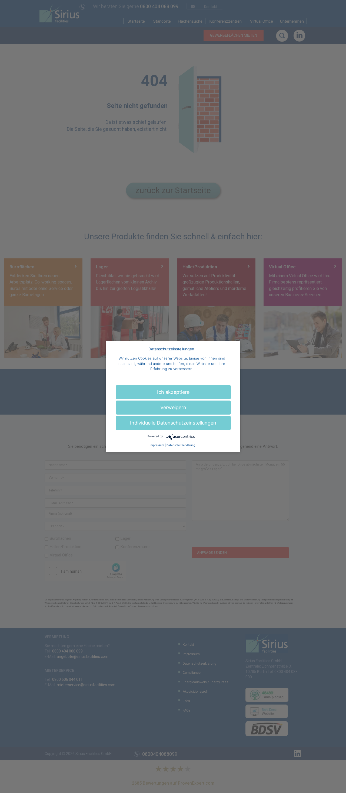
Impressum (157, 445)
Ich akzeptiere (173, 392)
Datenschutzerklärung (181, 445)
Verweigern (173, 407)
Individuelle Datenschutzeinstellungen (173, 423)
